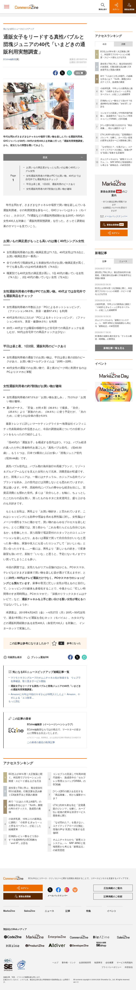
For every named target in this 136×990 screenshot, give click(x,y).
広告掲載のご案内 (113, 888)
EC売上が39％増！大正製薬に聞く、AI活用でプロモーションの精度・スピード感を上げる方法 (25, 777)
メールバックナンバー (116, 216)
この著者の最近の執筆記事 (41, 742)
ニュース (123, 261)
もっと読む (14, 701)
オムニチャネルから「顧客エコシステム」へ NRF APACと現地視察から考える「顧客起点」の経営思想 (69, 845)
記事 (104, 261)
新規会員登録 (115, 224)
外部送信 (129, 967)
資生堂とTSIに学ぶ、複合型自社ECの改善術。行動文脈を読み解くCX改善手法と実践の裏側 (25, 791)
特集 (88, 910)
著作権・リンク (69, 962)
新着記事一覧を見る (113, 348)
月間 (123, 44)
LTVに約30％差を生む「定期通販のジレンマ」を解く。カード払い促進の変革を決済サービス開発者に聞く (69, 810)
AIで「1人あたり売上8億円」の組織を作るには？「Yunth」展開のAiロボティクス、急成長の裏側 (25, 807)
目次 (45, 157)
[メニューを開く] (6, 6)
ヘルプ (55, 962)
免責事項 (98, 962)
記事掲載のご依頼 (113, 896)
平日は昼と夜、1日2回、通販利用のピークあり (50, 184)
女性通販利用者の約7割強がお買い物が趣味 (49, 188)
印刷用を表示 (15, 657)
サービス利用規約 (125, 962)
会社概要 (109, 962)
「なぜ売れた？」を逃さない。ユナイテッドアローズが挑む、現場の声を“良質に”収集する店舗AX (69, 827)
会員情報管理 (85, 962)
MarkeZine (9, 910)
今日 (104, 44)
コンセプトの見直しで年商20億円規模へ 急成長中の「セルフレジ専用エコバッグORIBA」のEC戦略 (69, 779)
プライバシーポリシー (111, 967)
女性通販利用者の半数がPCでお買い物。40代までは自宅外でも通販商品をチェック (53, 177)
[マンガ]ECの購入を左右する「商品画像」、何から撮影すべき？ (69, 794)
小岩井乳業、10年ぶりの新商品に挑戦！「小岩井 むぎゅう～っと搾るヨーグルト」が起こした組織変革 (25, 824)
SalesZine (29, 910)
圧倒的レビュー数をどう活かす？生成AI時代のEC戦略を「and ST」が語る (24, 839)
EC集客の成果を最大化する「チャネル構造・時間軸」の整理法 (113, 337)
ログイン (116, 232)
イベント (111, 910)
